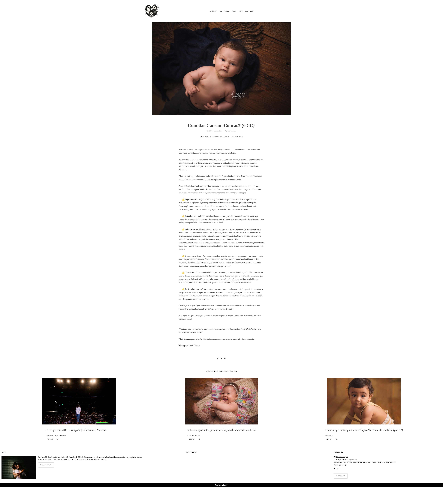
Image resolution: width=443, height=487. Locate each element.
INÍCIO (213, 11)
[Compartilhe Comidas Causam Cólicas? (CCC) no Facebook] (217, 358)
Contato (340, 476)
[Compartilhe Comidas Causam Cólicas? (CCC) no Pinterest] (225, 358)
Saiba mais (46, 465)
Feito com (221, 485)
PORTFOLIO (224, 11)
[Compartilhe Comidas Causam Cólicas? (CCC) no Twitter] (221, 358)
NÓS (241, 11)
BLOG (234, 11)
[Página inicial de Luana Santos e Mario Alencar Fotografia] (151, 11)
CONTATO (249, 11)
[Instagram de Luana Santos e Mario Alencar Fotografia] (337, 468)
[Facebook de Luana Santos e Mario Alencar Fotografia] (334, 468)
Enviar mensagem (342, 457)
